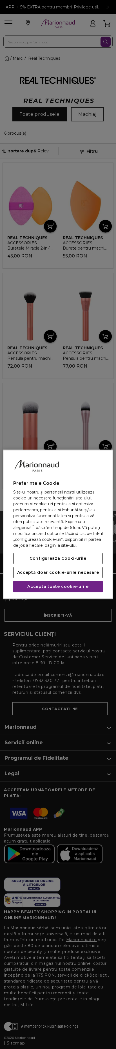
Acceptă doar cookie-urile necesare (58, 572)
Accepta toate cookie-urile (57, 586)
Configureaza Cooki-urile (58, 558)
